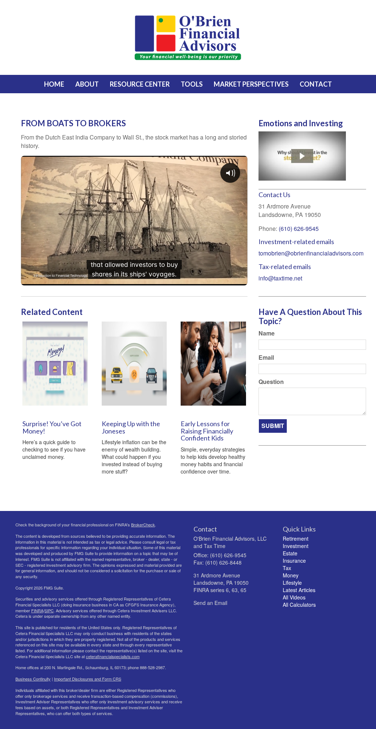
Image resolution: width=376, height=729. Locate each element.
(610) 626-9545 (299, 228)
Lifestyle (292, 582)
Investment (295, 546)
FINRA (37, 610)
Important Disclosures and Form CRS (87, 679)
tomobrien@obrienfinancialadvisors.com (311, 253)
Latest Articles (299, 590)
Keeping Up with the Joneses (131, 427)
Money (291, 575)
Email (266, 357)
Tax (287, 568)
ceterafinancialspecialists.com (113, 656)
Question (271, 382)
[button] (87, 84)
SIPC (49, 610)
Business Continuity (33, 679)
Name (266, 333)
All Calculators (299, 604)
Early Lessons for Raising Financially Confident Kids (207, 431)
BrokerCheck (143, 524)
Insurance (294, 560)
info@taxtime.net (280, 278)
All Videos (294, 597)
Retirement (295, 538)
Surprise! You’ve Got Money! (52, 427)
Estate (290, 553)
